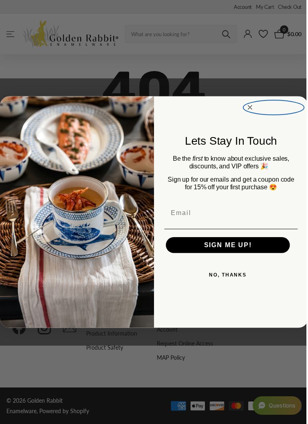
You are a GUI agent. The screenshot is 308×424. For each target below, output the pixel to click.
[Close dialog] (273, 107)
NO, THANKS (228, 275)
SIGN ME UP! (228, 245)
